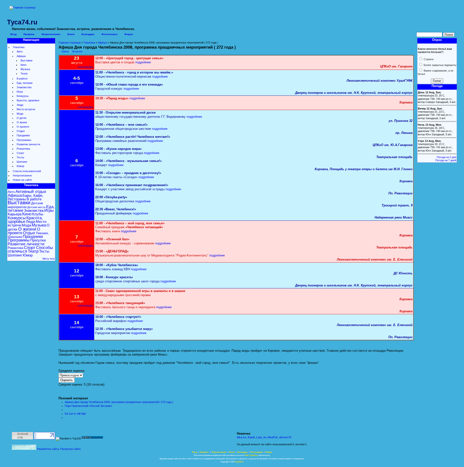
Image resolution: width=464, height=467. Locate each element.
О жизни (22, 122)
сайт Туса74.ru (251, 455)
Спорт (20, 153)
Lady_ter (261, 437)
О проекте (23, 126)
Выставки (26, 60)
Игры (20, 91)
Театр (24, 73)
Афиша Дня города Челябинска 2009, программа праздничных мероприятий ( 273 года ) (119, 402)
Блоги (70, 34)
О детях (22, 118)
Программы (24, 140)
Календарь (87, 34)
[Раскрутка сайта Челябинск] (24, 448)
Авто (19, 51)
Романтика (23, 148)
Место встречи (26, 109)
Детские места (36, 207)
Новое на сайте (22, 179)
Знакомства (24, 87)
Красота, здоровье (28, 100)
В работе (22, 78)
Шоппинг (22, 161)
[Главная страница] (22, 7)
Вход (13, 34)
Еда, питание (25, 82)
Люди (20, 104)
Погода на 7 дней (445, 160)
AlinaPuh (273, 437)
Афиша (21, 56)
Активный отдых (30, 191)
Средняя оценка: (71, 370)
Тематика (18, 47)
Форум (128, 34)
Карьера (15, 214)
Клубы (37, 214)
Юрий (251, 437)
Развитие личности (28, 144)
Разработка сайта (48, 448)
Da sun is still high (75, 413)
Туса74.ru (239, 462)
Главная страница (69, 42)
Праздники (23, 135)
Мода (20, 113)
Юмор (20, 166)
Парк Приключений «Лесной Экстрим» (88, 405)
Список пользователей (27, 171)
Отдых (21, 131)
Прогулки (38, 240)
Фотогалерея (109, 34)
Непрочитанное (51, 34)
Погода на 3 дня (446, 157)
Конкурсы (23, 96)
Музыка (25, 69)
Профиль (29, 34)
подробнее (143, 62)
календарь (86, 67)
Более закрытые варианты (439, 65)
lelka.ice (241, 437)
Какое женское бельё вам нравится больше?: (435, 50)
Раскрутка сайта (70, 448)
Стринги (428, 59)
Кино (23, 64)
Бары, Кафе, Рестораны (25, 197)
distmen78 (285, 437)
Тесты (20, 157)
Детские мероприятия (25, 205)
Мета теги (49, 258)
